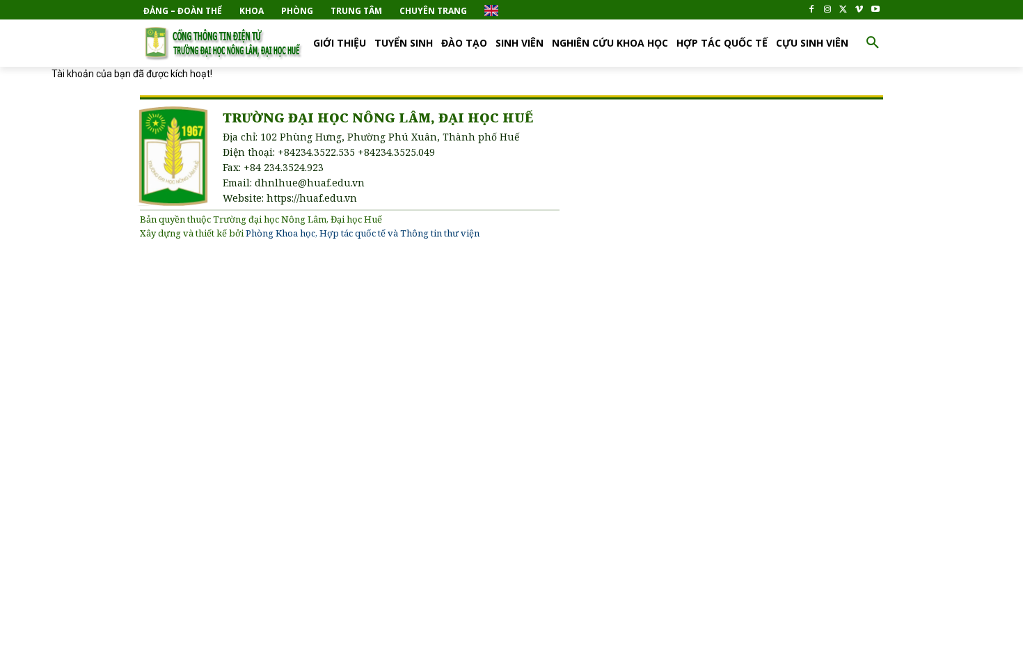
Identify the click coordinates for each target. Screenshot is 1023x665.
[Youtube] (875, 10)
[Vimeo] (859, 10)
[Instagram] (828, 10)
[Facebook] (812, 10)
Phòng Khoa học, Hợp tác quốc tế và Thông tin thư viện (362, 233)
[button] (872, 43)
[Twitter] (844, 10)
